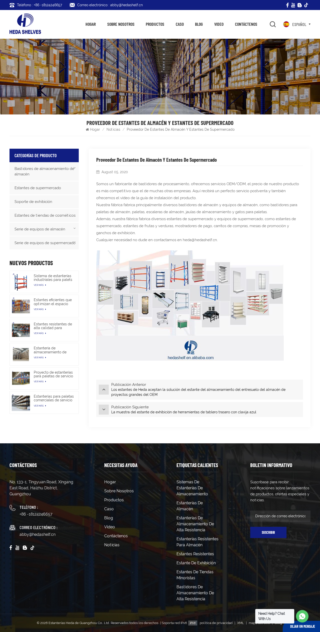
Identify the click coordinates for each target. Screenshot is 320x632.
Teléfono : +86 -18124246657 (39, 5)
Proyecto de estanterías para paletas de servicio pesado (53, 374)
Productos (155, 24)
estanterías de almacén (189, 506)
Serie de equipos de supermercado (45, 243)
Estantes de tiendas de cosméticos (45, 215)
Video (219, 24)
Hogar (91, 24)
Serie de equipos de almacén (39, 229)
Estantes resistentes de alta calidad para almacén (53, 326)
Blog (199, 24)
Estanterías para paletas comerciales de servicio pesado (54, 398)
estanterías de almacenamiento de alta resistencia (195, 524)
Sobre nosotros (120, 24)
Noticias (113, 129)
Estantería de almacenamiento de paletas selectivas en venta (51, 350)
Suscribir (268, 532)
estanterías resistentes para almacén (197, 542)
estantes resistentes (195, 554)
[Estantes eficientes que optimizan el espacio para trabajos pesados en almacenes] (21, 306)
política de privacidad (216, 623)
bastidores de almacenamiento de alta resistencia (195, 593)
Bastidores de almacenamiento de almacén (44, 171)
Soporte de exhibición (33, 201)
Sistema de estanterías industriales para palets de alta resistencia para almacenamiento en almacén (53, 278)
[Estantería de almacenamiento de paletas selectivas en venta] (21, 354)
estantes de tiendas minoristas (195, 575)
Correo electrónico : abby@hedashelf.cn (110, 5)
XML (240, 623)
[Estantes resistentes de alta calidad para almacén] (21, 330)
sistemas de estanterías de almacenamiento (192, 488)
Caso (180, 24)
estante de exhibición (196, 563)
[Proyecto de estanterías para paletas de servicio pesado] (21, 378)
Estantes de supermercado (37, 188)
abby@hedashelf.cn (38, 534)
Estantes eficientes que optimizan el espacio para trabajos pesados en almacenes (53, 302)
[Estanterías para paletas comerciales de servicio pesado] (21, 402)
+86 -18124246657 (36, 514)
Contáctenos (246, 24)
